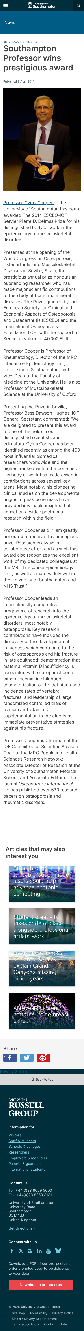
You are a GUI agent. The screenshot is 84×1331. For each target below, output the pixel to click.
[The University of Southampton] (42, 5)
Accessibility (38, 1313)
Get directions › (22, 1228)
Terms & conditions (26, 1324)
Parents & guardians (25, 1163)
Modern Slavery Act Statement (34, 1319)
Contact (50, 1324)
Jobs (63, 1324)
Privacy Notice (62, 1313)
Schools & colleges (25, 1146)
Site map (18, 1313)
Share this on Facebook (4, 1056)
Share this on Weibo (43, 1058)
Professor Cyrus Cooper (28, 202)
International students (27, 1169)
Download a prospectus (41, 1284)
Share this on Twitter (27, 1058)
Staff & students (22, 1141)
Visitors (15, 1135)
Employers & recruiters (28, 1158)
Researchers (19, 1152)
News (9, 22)
